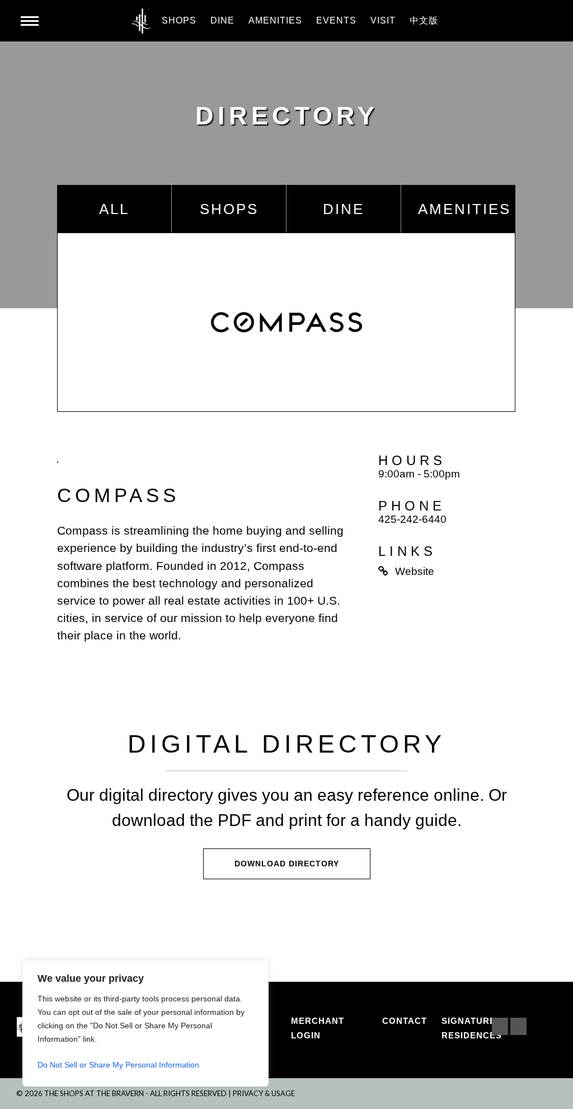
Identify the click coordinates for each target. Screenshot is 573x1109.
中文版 (424, 20)
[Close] (257, 969)
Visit (383, 20)
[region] (145, 1023)
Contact (404, 1021)
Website (414, 571)
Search (544, 21)
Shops (179, 20)
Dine (222, 20)
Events (336, 20)
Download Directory (286, 863)
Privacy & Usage (264, 1093)
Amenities (275, 20)
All (114, 209)
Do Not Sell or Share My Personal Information (118, 1064)
